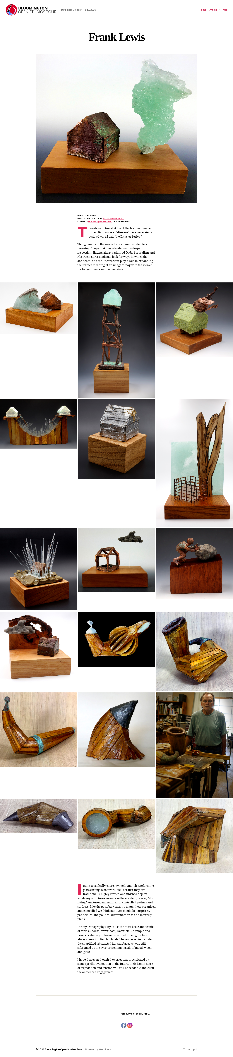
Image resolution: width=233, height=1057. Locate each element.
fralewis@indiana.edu (100, 221)
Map (225, 9)
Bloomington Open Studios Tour (63, 1049)
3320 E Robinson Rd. (113, 218)
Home (203, 9)
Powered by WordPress (98, 1049)
